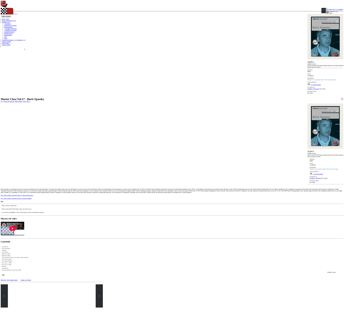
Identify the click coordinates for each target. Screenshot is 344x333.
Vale (5, 37)
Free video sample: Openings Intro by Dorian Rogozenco (17, 195)
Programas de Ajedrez (10, 25)
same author (26, 280)
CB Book (310, 89)
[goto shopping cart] (327, 13)
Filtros (4, 43)
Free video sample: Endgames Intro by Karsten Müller (16, 198)
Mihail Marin (18, 101)
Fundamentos (8, 35)
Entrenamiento (8, 27)
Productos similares (9, 280)
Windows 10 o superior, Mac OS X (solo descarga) (321, 79)
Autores (4, 41)
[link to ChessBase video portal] (308, 85)
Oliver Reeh (26, 101)
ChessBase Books (9, 32)
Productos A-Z (6, 22)
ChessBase (8, 24)
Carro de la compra (335, 9)
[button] (325, 64)
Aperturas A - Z (20, 40)
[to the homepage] (4, 7)
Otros (5, 38)
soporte (4, 45)
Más (2, 201)
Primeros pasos (8, 33)
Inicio (7, 19)
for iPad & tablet (316, 85)
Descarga (316, 89)
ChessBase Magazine (11, 28)
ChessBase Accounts (10, 30)
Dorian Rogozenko (8, 101)
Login (323, 9)
